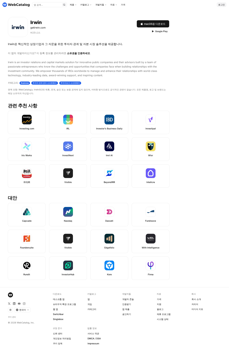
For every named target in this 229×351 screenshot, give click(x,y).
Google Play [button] (161, 31)
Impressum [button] (93, 343)
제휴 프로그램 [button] (164, 314)
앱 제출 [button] (125, 309)
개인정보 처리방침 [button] (62, 338)
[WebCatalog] (10, 294)
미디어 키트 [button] (197, 309)
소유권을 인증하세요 (78, 53)
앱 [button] (89, 299)
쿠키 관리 (12, 317)
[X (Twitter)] (9, 303)
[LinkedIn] (14, 303)
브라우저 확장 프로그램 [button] (64, 304)
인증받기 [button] (126, 304)
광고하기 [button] (126, 314)
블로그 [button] (160, 309)
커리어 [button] (195, 304)
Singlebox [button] (58, 319)
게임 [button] (90, 304)
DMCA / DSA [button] (94, 338)
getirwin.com (38, 27)
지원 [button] (159, 304)
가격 (123, 4)
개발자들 (99, 4)
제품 (72, 4)
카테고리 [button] (92, 309)
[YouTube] (19, 303)
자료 (112, 4)
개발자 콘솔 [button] (128, 299)
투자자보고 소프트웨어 (70, 83)
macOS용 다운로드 (154, 23)
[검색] (64, 5)
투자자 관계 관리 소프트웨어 (45, 83)
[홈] (16, 4)
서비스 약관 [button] (93, 333)
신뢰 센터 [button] (57, 333)
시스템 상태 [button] (162, 319)
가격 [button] (159, 299)
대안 (12, 198)
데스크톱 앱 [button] (58, 299)
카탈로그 (84, 4)
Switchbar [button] (58, 314)
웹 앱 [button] (55, 309)
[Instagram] (24, 303)
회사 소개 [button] (196, 299)
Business (25, 83)
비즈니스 (35, 32)
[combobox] (22, 309)
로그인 (221, 4)
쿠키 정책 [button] (57, 343)
